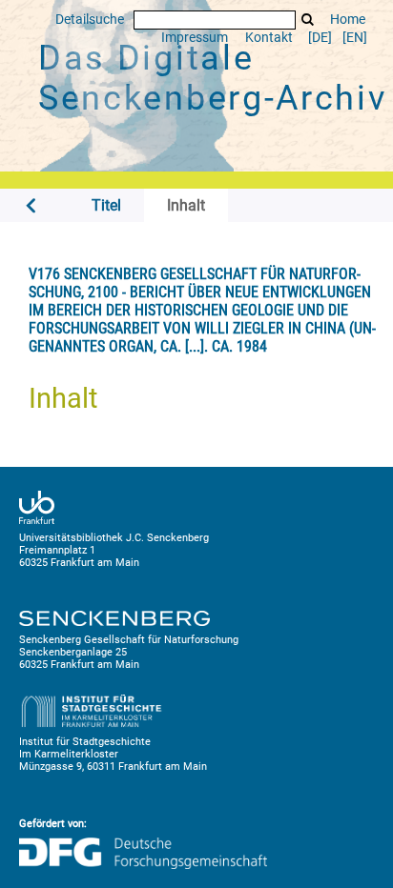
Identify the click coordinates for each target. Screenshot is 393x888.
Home (347, 19)
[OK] (308, 19)
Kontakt (269, 38)
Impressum (194, 38)
